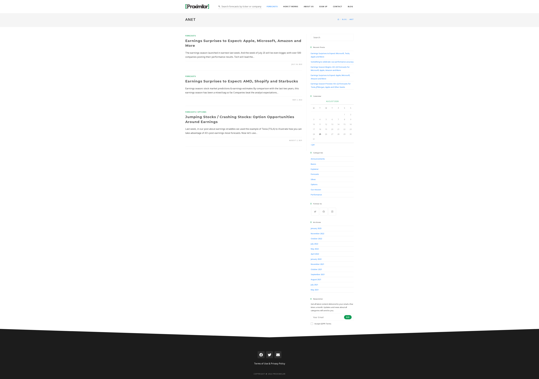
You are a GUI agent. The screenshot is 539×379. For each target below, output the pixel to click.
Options (201, 112)
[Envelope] (277, 354)
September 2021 (318, 274)
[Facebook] (323, 211)
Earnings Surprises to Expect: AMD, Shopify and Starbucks (241, 81)
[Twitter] (269, 354)
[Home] (338, 19)
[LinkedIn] (332, 211)
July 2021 (314, 284)
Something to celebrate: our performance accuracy (332, 62)
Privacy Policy (278, 363)
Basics (313, 164)
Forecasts (190, 36)
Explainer (315, 169)
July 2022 (314, 244)
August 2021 (316, 279)
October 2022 (316, 238)
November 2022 (317, 233)
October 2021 (316, 269)
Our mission (316, 189)
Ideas (313, 179)
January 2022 (316, 259)
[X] (315, 211)
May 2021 (315, 289)
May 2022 (315, 249)
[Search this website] (332, 37)
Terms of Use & (262, 363)
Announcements (318, 159)
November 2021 (317, 264)
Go (348, 317)
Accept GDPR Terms (322, 323)
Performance (316, 194)
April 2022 (315, 254)
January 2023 (316, 228)
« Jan (313, 144)
